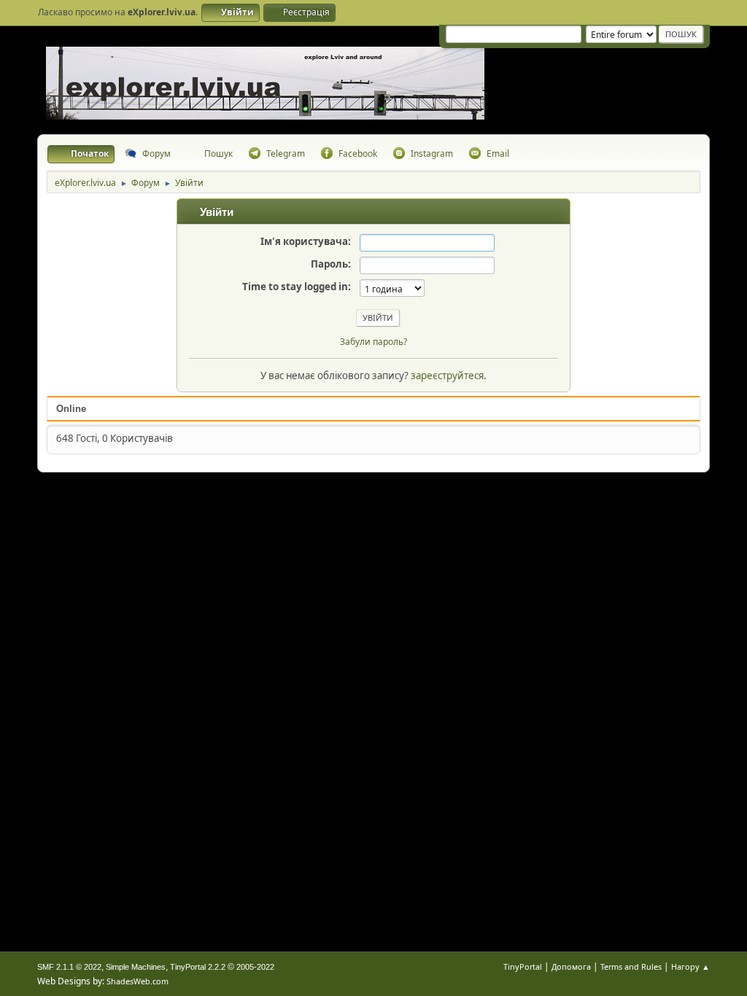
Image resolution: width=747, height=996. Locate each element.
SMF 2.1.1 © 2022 (69, 966)
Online (71, 408)
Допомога (571, 966)
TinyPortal (522, 966)
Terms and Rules (631, 966)
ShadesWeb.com (138, 981)
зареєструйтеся (447, 375)
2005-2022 (255, 966)
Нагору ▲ (690, 966)
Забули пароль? (373, 341)
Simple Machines (136, 966)
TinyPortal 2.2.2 (197, 966)
